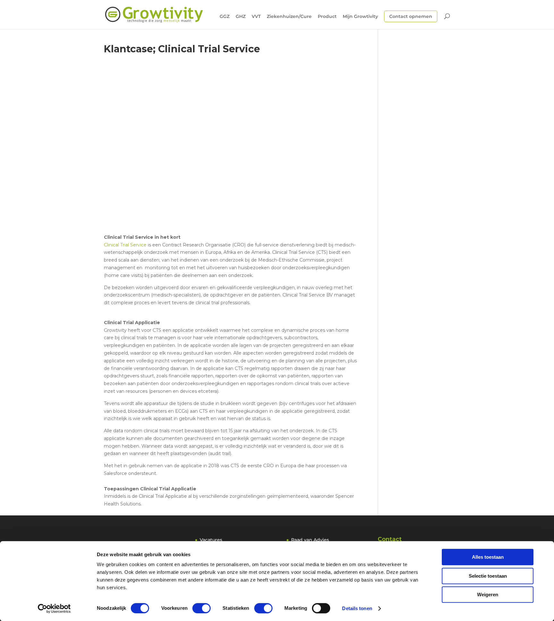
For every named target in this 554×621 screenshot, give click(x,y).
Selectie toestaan (488, 576)
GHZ (241, 16)
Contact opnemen (410, 16)
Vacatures (211, 540)
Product (327, 16)
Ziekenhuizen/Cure (289, 16)
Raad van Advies (310, 540)
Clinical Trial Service (125, 245)
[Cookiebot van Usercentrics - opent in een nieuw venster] (54, 608)
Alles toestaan (488, 557)
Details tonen (357, 608)
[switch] (201, 608)
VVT (256, 16)
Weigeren (487, 594)
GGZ (225, 16)
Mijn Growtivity (360, 16)
